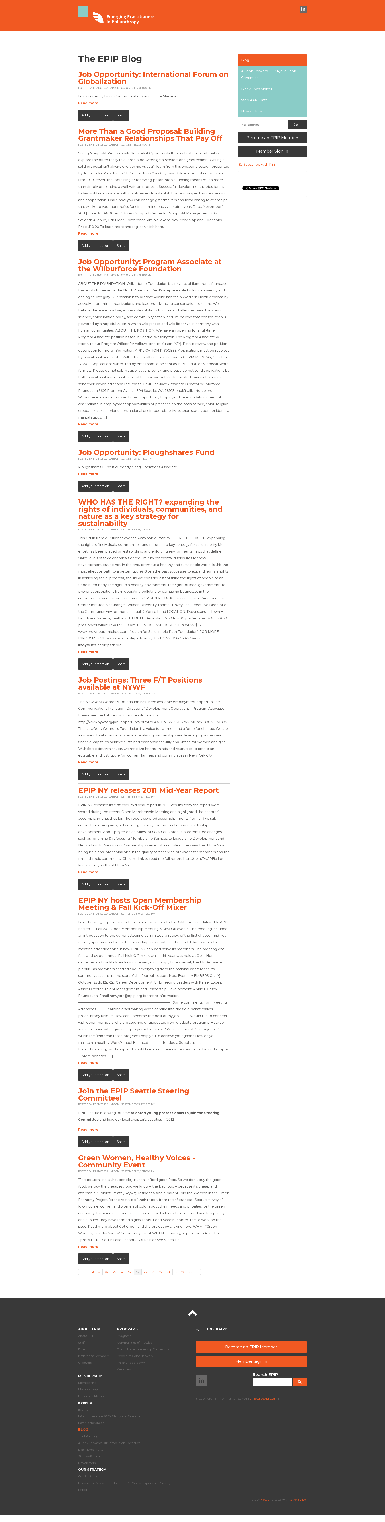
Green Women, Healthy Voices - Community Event (136, 1161)
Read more (88, 103)
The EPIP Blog (88, 1436)
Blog (245, 60)
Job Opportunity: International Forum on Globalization (153, 78)
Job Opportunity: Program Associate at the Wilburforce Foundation (150, 265)
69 (137, 1271)
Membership (90, 1376)
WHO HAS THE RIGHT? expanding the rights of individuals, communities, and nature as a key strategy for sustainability (150, 513)
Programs (127, 1329)
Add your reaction (95, 115)
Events (85, 1402)
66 (114, 1271)
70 (145, 1271)
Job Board (217, 1329)
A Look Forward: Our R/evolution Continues (268, 74)
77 (190, 1271)
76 (182, 1271)
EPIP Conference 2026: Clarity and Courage (109, 1416)
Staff (81, 1342)
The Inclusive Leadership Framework (143, 1349)
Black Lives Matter (256, 89)
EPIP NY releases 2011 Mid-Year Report (148, 790)
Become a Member (92, 1396)
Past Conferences (91, 1423)
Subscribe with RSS (259, 164)
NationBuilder (298, 1499)
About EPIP (89, 1329)
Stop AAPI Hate (254, 100)
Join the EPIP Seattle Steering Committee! (133, 1094)
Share (121, 115)
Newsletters (251, 111)
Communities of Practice (135, 1342)
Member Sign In (272, 151)
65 (106, 1271)
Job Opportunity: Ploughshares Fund (146, 452)
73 (168, 1271)
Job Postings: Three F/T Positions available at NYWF (140, 683)
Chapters (85, 1362)
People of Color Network (135, 1356)
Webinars (124, 1369)
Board (82, 1349)
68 (129, 1271)
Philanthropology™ (131, 1362)
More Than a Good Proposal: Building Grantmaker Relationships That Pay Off (150, 135)
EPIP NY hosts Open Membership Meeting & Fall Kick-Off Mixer (139, 904)
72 (160, 1271)
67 (121, 1271)
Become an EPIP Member (272, 137)
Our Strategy (92, 1469)
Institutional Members (93, 1356)
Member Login (89, 1389)
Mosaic (265, 1499)
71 (153, 1271)
